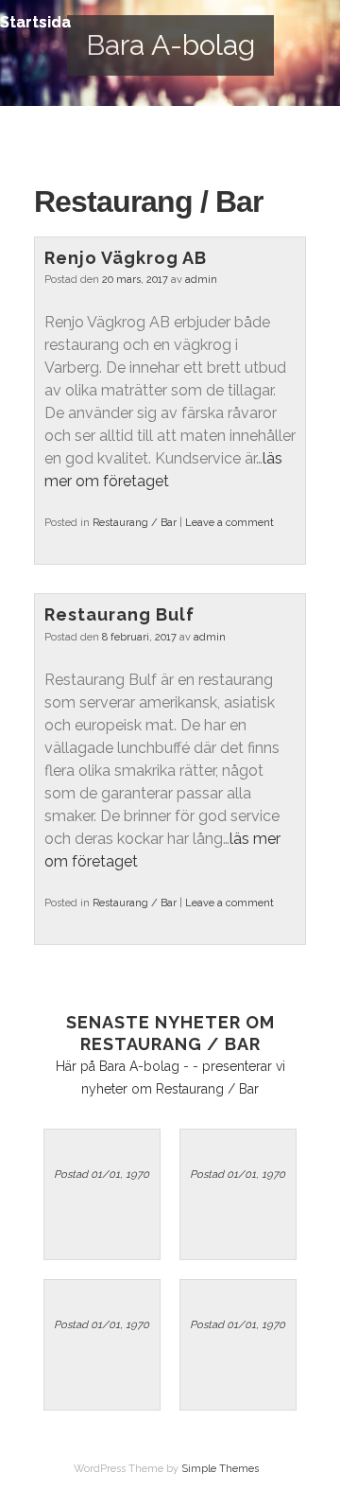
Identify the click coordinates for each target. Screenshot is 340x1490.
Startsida (35, 22)
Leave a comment (229, 523)
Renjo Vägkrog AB (125, 258)
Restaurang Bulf (119, 614)
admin (201, 279)
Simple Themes (220, 1469)
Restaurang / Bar (135, 523)
